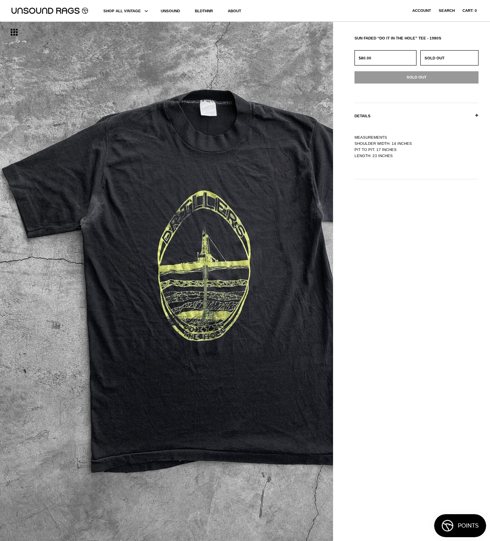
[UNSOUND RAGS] (49, 11)
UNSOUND (170, 11)
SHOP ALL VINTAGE (122, 11)
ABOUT (234, 11)
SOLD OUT (434, 58)
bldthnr (204, 11)
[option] (83, 281)
